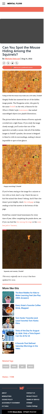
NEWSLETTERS (6, 396)
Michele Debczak (12, 58)
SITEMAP (29, 403)
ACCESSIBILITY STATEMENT (11, 403)
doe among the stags (24, 222)
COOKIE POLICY (7, 399)
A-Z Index (5, 406)
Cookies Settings (32, 406)
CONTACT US (30, 393)
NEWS (14, 366)
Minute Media (17, 412)
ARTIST (30, 366)
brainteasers (23, 110)
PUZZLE (5, 366)
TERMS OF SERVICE (32, 399)
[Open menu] (3, 3)
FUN (12, 376)
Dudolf (39, 96)
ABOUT (4, 393)
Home (5, 376)
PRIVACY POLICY (31, 396)
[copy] (16, 63)
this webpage (28, 202)
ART (22, 366)
